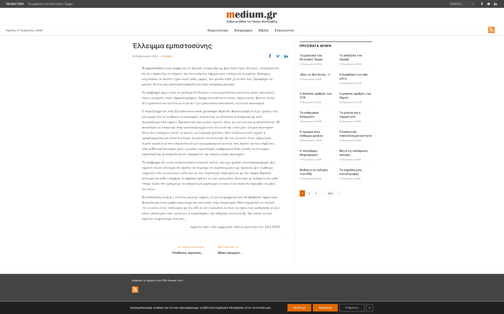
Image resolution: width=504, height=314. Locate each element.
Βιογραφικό (243, 30)
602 (330, 193)
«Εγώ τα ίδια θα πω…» (315, 74)
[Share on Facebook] (269, 56)
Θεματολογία (217, 30)
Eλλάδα (166, 56)
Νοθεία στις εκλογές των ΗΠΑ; (314, 171)
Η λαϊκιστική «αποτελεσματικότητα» (355, 133)
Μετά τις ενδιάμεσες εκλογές (353, 152)
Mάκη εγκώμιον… (230, 253)
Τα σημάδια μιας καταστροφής (350, 171)
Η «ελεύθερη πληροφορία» (309, 152)
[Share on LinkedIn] (286, 56)
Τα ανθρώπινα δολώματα (309, 114)
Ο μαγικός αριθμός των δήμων (355, 95)
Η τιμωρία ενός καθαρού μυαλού (311, 133)
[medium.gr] (252, 17)
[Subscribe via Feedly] (491, 32)
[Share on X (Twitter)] (278, 56)
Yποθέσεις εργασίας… (188, 253)
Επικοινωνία (284, 30)
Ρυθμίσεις (352, 307)
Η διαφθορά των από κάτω (353, 76)
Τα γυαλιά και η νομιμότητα (349, 114)
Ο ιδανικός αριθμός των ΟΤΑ (316, 95)
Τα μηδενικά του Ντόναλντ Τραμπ (50, 4)
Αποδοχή (299, 307)
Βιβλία (264, 30)
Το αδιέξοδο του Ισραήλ (350, 57)
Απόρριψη (325, 307)
